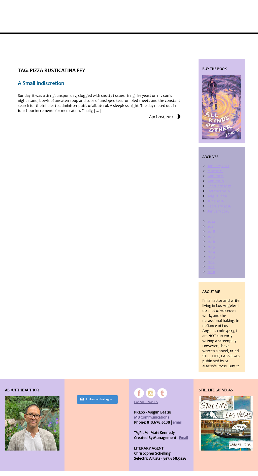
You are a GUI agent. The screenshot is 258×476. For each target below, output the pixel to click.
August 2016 (218, 196)
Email (183, 437)
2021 (211, 226)
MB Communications (151, 417)
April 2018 (215, 181)
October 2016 (218, 191)
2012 (211, 261)
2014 (211, 251)
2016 (211, 241)
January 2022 (218, 165)
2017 (211, 236)
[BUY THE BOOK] (221, 107)
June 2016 (215, 201)
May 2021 (215, 170)
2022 (211, 221)
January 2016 (218, 211)
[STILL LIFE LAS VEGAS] (226, 423)
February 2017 (219, 186)
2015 (211, 246)
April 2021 (215, 175)
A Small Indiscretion (41, 83)
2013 (211, 256)
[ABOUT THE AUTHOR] (32, 423)
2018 (211, 231)
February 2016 (219, 206)
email (177, 422)
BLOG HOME (204, 8)
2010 (211, 271)
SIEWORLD (229, 8)
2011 (210, 266)
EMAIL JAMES (146, 401)
